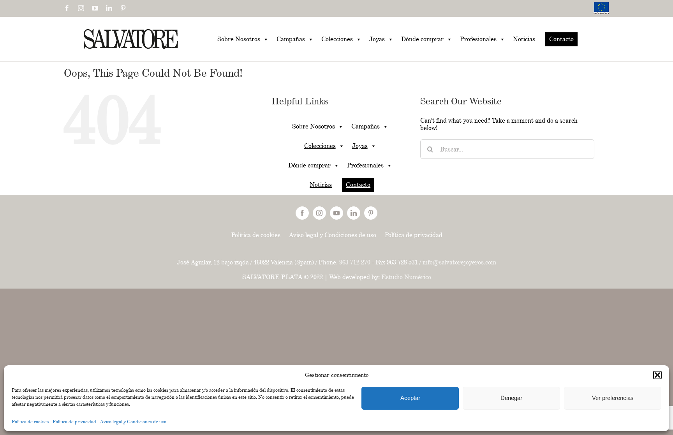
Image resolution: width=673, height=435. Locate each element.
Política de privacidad (74, 421)
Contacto (561, 39)
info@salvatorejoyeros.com (459, 262)
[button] (657, 375)
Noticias (524, 39)
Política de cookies (30, 421)
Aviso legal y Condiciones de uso (133, 421)
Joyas (377, 39)
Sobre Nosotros (238, 39)
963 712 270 (354, 262)
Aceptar (410, 397)
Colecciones (337, 39)
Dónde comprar (422, 39)
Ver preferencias (613, 397)
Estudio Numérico (406, 277)
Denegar (511, 397)
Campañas (291, 39)
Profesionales (478, 39)
